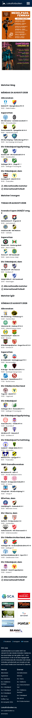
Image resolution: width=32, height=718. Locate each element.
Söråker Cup (5, 699)
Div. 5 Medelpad (6, 690)
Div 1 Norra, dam (9, 513)
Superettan (7, 112)
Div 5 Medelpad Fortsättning (15, 440)
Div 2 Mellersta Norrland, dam (16, 537)
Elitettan (19, 676)
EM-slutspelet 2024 (7, 702)
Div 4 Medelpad (9, 400)
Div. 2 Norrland (5, 679)
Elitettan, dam (8, 498)
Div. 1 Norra (20, 679)
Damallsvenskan (22, 673)
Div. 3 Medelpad (22, 695)
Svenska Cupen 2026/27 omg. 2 (15, 211)
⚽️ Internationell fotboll (12, 189)
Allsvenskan (7, 98)
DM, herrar (4, 696)
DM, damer (20, 698)
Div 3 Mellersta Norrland (13, 386)
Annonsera (4, 714)
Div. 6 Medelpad (6, 693)
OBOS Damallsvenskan (12, 464)
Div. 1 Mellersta (21, 682)
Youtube (26, 641)
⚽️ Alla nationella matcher (14, 186)
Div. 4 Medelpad (6, 687)
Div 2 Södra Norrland (23, 701)
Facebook (7, 641)
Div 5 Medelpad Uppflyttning (15, 146)
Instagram (16, 641)
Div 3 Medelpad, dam (11, 171)
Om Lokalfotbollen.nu (7, 711)
